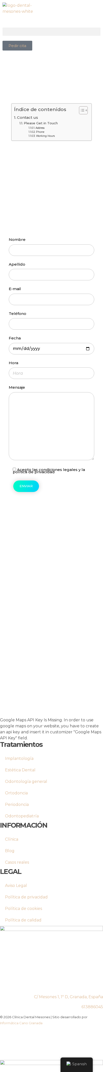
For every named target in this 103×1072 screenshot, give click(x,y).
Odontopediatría (22, 816)
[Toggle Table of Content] (80, 110)
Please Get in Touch (41, 123)
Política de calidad (23, 920)
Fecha (15, 338)
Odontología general (26, 781)
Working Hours (45, 136)
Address (40, 128)
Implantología (19, 758)
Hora (13, 363)
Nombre (17, 240)
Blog (9, 850)
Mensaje (17, 387)
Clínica (11, 839)
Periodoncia (17, 804)
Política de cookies (23, 908)
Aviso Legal (16, 885)
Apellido (17, 264)
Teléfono (17, 314)
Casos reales (17, 862)
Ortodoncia (16, 793)
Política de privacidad (26, 897)
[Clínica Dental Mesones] (25, 15)
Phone (40, 132)
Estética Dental (20, 770)
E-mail (15, 289)
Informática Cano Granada (21, 1023)
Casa (19, 162)
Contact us (27, 117)
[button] (51, 32)
